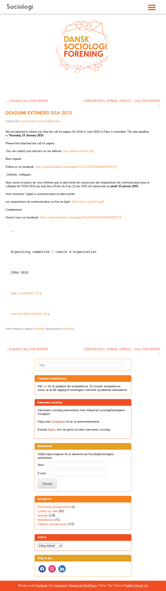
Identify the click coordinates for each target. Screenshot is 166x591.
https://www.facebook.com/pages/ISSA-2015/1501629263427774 (80, 217)
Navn (41, 465)
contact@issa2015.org (30, 314)
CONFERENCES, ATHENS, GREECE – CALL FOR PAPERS (121, 102)
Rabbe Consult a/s (136, 585)
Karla (51, 429)
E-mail (42, 473)
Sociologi (19, 7)
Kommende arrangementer (54, 507)
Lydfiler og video (48, 511)
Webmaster (53, 121)
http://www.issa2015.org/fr (88, 201)
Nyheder (40, 328)
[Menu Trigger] (152, 7)
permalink (68, 328)
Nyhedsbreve (46, 519)
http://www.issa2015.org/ (78, 151)
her (45, 386)
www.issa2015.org (26, 293)
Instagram (58, 421)
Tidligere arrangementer (52, 524)
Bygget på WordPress (83, 585)
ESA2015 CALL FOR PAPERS (27, 101)
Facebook (41, 585)
